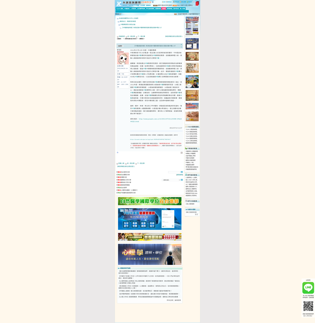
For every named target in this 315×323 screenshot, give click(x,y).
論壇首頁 (178, 300)
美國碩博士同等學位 (191, 195)
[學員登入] (169, 2)
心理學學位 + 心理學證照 (192, 177)
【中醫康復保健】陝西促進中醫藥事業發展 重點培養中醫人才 (142, 27)
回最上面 (121, 163)
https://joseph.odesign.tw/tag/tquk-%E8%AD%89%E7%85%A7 (150, 139)
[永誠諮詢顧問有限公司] (164, 2)
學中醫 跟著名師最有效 (192, 167)
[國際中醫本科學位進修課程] (192, 72)
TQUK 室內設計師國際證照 (192, 134)
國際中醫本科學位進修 (165, 5)
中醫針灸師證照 (190, 158)
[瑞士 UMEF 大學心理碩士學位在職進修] (192, 87)
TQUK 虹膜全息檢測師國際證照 (192, 136)
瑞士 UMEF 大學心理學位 (185, 5)
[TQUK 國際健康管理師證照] (149, 219)
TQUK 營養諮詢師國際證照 (192, 131)
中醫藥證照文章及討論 (128, 24)
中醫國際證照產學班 (191, 169)
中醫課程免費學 (190, 165)
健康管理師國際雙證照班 (192, 143)
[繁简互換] (194, 2)
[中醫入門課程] (192, 100)
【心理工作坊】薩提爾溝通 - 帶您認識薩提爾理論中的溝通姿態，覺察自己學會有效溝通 (148, 297)
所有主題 (170, 300)
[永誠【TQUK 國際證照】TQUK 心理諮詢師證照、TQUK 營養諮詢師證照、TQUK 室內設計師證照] (192, 34)
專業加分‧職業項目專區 (128, 21)
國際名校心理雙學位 (191, 189)
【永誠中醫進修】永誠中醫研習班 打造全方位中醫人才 (184, 14)
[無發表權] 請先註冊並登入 (174, 36)
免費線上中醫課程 (190, 153)
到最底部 (122, 36)
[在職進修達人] (189, 2)
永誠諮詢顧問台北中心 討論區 (128, 18)
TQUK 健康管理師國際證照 (192, 138)
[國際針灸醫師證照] (192, 121)
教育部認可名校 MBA (191, 193)
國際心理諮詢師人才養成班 (192, 186)
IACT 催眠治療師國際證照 (192, 184)
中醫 (140, 55)
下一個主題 (141, 36)
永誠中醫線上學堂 (190, 156)
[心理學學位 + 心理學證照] (192, 49)
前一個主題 (131, 36)
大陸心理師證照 (190, 204)
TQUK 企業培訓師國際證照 (192, 140)
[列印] (117, 152)
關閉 (308, 280)
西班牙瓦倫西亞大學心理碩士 (192, 182)
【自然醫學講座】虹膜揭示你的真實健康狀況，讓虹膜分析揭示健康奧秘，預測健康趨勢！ (149, 294)
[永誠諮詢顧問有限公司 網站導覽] (183, 2)
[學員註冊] (176, 2)
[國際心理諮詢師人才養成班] (192, 109)
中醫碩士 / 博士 (190, 162)
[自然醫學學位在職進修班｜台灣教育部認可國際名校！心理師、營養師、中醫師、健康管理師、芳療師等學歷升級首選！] (149, 201)
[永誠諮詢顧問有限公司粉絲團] (153, 3)
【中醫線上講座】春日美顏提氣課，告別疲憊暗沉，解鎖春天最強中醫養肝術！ (145, 291)
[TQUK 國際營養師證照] (149, 237)
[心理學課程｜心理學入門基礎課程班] (192, 60)
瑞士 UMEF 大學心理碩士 (192, 180)
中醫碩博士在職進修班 (192, 151)
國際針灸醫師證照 (190, 160)
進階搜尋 (180, 175)
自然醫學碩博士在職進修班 (192, 191)
